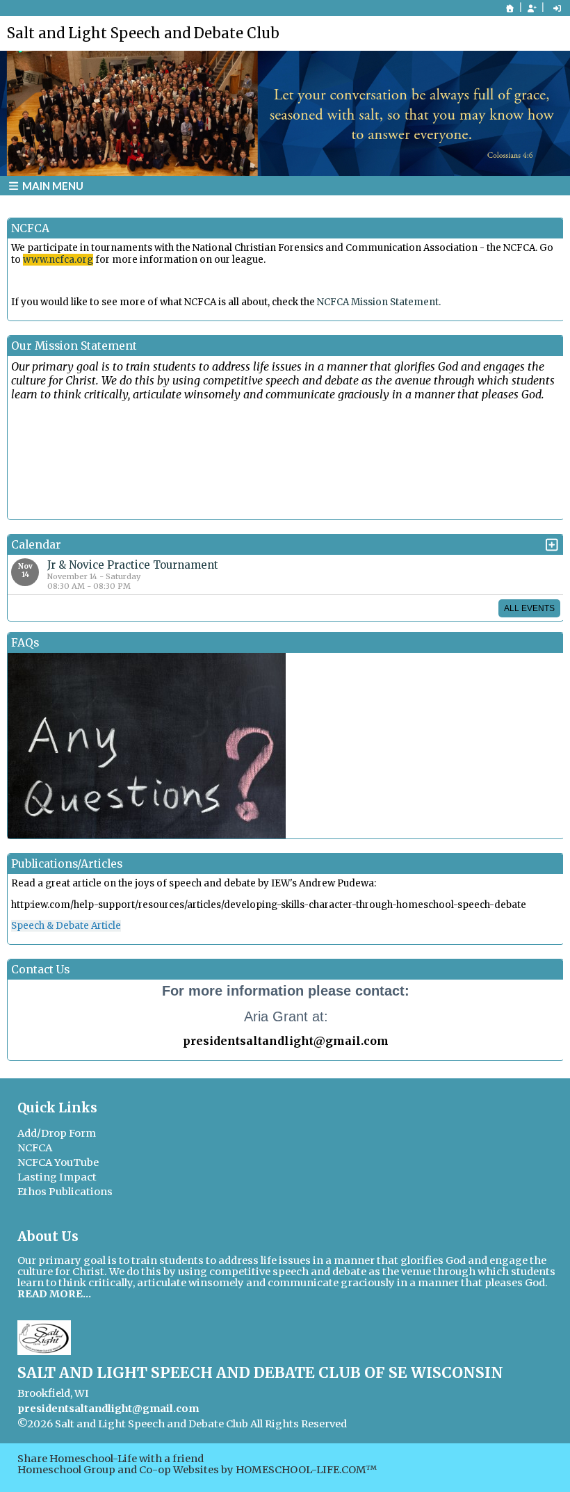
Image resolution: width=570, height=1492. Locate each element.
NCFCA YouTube (58, 1162)
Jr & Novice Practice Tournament (132, 564)
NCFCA (34, 1148)
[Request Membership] (532, 8)
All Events (529, 608)
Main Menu (51, 185)
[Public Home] (510, 8)
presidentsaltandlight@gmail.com (108, 1408)
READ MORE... (54, 1294)
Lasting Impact (57, 1177)
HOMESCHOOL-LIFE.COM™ (306, 1469)
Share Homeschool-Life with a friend (110, 1458)
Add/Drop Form (56, 1133)
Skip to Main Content (413, 1424)
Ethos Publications (65, 1191)
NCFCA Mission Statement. (379, 302)
